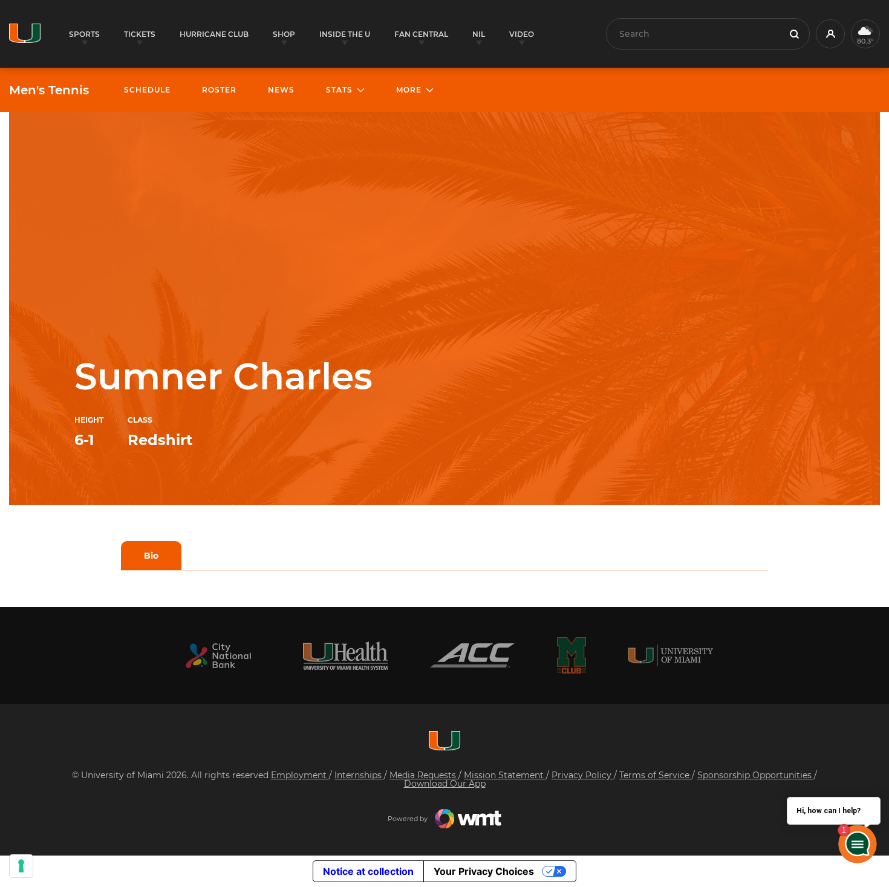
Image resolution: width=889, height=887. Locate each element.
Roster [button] (219, 89)
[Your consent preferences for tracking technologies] (21, 865)
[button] (830, 33)
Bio (151, 555)
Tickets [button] (139, 34)
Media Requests (423, 775)
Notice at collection (368, 871)
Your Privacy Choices (484, 871)
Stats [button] (339, 89)
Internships (359, 775)
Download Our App (445, 783)
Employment (300, 775)
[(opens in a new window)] (218, 656)
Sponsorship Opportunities (755, 775)
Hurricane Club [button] (214, 34)
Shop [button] (284, 34)
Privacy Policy (583, 775)
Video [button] (521, 34)
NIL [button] (478, 34)
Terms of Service (655, 775)
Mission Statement (505, 775)
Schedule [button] (147, 89)
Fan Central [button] (421, 34)
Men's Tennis (49, 90)
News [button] (281, 89)
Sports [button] (84, 34)
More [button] (409, 89)
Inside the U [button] (344, 34)
